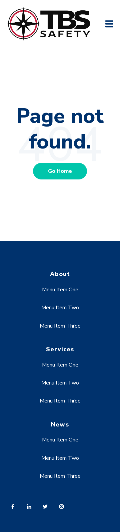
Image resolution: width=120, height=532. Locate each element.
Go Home (60, 171)
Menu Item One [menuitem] (60, 289)
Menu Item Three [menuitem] (60, 326)
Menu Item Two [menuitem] (60, 307)
